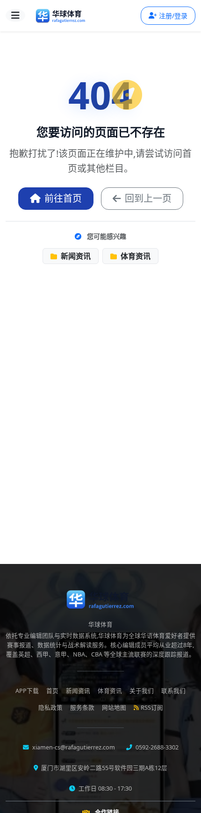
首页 (52, 691)
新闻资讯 (75, 256)
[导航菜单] (15, 15)
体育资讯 (135, 256)
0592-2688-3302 (156, 747)
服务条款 (82, 708)
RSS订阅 (152, 708)
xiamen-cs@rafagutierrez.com (73, 747)
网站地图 (114, 708)
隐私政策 (50, 708)
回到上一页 (148, 198)
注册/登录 (173, 15)
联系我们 (173, 691)
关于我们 (141, 691)
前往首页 (63, 198)
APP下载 (27, 691)
